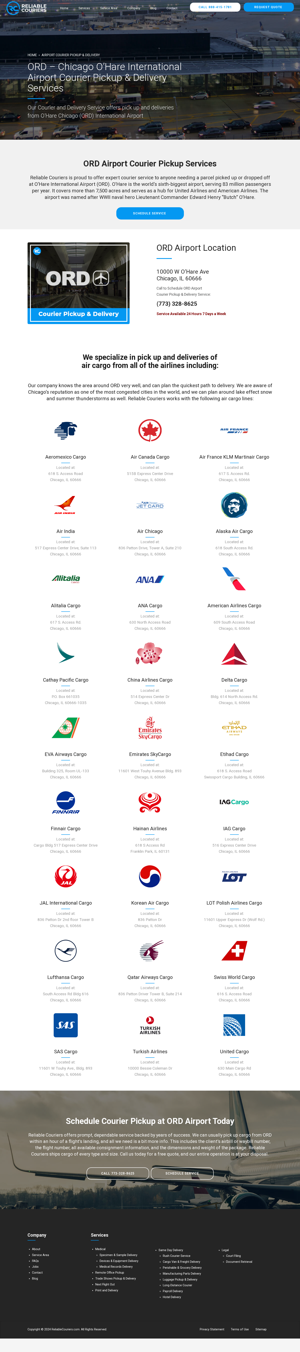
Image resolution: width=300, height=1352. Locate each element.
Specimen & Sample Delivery (118, 1255)
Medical (100, 1249)
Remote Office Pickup (109, 1272)
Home (64, 8)
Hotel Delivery (172, 1297)
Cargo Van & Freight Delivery (181, 1262)
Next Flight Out (105, 1284)
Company (133, 8)
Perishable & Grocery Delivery (182, 1268)
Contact (172, 8)
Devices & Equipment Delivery (119, 1261)
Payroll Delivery (173, 1291)
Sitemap (261, 1329)
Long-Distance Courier (177, 1285)
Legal (225, 1250)
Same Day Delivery (171, 1250)
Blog (153, 8)
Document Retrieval (239, 1262)
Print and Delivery (106, 1290)
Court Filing (233, 1256)
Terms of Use (240, 1329)
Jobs (35, 1266)
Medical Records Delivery (116, 1266)
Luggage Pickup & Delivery (180, 1279)
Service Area (108, 8)
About (36, 1249)
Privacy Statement (212, 1329)
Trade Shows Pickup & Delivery (115, 1278)
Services (84, 8)
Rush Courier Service (176, 1256)
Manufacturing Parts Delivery (182, 1273)
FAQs (35, 1261)
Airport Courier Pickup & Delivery (71, 55)
